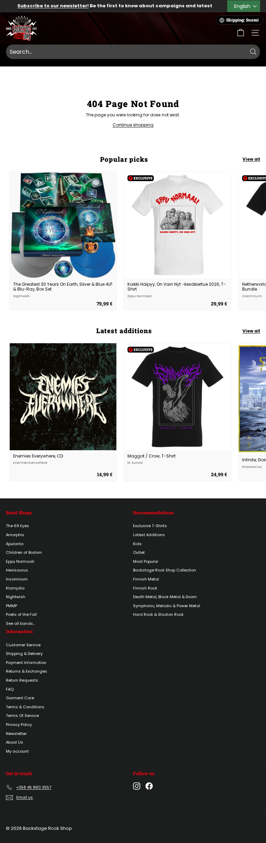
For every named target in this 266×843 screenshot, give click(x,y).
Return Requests (22, 680)
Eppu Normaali (20, 561)
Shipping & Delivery (24, 653)
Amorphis (15, 535)
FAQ (10, 689)
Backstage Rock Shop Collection (164, 570)
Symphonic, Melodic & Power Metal (166, 606)
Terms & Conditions (25, 707)
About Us (14, 742)
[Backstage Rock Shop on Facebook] (149, 786)
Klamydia (15, 588)
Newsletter (16, 733)
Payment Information (26, 662)
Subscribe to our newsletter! (53, 5)
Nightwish (15, 597)
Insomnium (17, 579)
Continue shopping (133, 125)
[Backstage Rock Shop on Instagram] (136, 786)
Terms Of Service (22, 715)
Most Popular (145, 561)
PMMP (11, 606)
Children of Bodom (24, 552)
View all (251, 159)
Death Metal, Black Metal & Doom (165, 597)
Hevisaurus (17, 570)
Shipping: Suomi (242, 20)
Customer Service (23, 645)
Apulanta (15, 544)
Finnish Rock (145, 588)
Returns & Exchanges (26, 671)
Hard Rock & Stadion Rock (158, 614)
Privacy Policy (19, 724)
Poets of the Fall (21, 614)
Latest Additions (149, 535)
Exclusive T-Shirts (150, 526)
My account (17, 751)
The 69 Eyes (17, 526)
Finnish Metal (146, 579)
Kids (137, 544)
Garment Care (20, 698)
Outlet (139, 552)
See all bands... (20, 623)
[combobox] (133, 52)
